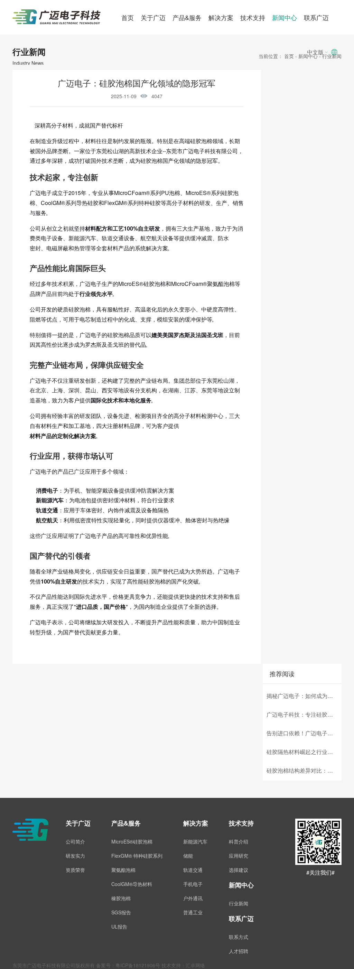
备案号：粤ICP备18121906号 (128, 965)
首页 (127, 17)
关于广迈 (153, 17)
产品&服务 (187, 17)
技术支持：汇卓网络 (183, 965)
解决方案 (220, 17)
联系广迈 (316, 17)
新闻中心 (284, 17)
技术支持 (252, 17)
